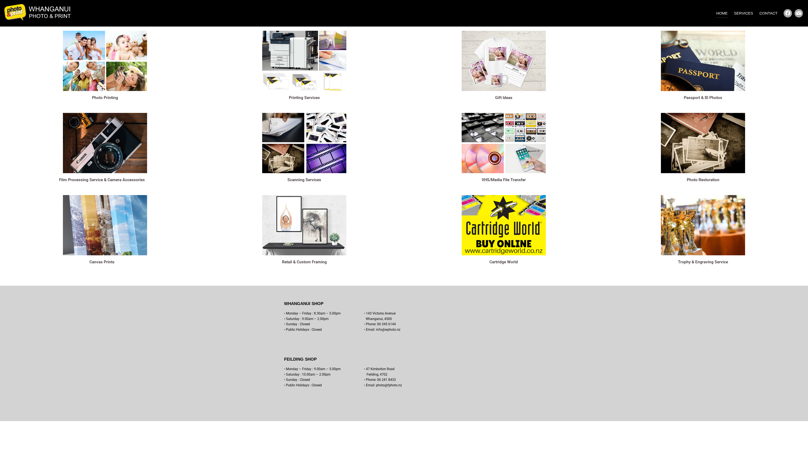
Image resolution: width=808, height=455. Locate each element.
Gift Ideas (503, 97)
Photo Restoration (703, 179)
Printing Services (304, 97)
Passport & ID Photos (703, 97)
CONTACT (768, 13)
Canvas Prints (101, 262)
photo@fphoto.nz (389, 385)
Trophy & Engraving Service (703, 262)
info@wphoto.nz (388, 330)
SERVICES (743, 13)
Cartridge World (503, 262)
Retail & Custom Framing (304, 262)
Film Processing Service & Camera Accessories (102, 179)
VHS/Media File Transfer (504, 179)
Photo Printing (105, 97)
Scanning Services (304, 179)
